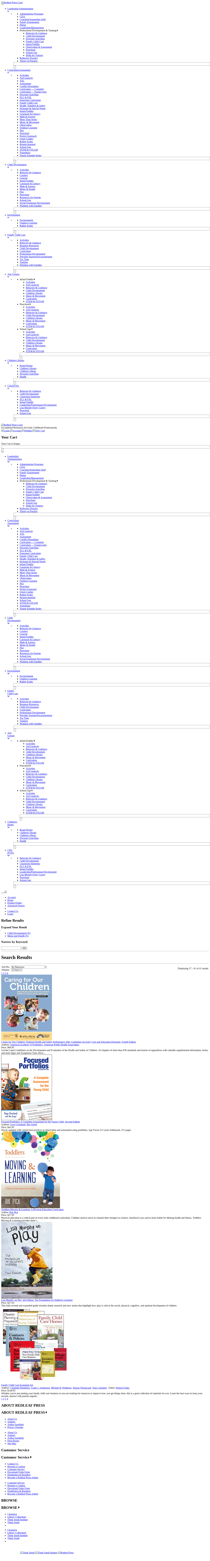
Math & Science (27, 116)
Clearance (12, 1514)
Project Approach (28, 136)
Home (10, 900)
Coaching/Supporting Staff (33, 19)
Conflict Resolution (29, 86)
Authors (11, 1421)
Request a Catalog (16, 1466)
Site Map (11, 1443)
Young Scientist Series (30, 155)
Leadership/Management (32, 27)
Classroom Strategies (30, 396)
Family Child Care (35, 41)
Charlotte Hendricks (20, 1388)
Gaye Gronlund (18, 1124)
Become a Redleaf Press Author (22, 1477)
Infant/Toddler (33, 44)
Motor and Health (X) (18, 936)
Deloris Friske (122, 1388)
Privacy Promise (15, 1427)
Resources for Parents (30, 197)
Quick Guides (26, 139)
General (23, 178)
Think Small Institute (17, 1519)
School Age (31, 52)
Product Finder (14, 903)
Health (23, 376)
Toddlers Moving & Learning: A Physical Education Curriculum (32, 1209)
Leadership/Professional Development (38, 405)
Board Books (26, 365)
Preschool (30, 49)
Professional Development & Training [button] (38, 30)
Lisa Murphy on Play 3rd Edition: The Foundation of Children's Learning (37, 1300)
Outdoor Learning (28, 127)
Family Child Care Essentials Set (17, 1385)
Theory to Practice (29, 61)
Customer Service (16, 1469)
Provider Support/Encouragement (36, 256)
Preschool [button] (25, 304)
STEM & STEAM (29, 150)
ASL (22, 80)
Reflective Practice (29, 58)
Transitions (25, 152)
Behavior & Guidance (36, 33)
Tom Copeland (99, 1388)
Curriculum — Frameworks (33, 92)
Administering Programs (31, 14)
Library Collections (16, 1517)
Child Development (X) (18, 933)
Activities (24, 75)
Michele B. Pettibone (61, 1388)
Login (10, 914)
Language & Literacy (30, 114)
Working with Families (31, 205)
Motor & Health (27, 189)
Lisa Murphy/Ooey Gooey (33, 407)
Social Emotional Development (35, 203)
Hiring (23, 25)
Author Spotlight (15, 1424)
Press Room (13, 1440)
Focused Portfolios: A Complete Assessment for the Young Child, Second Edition (40, 1121)
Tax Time (24, 259)
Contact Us (12, 911)
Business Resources (29, 245)
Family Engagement (29, 22)
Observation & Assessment (39, 47)
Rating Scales (26, 141)
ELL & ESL (26, 97)
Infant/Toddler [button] (27, 279)
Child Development (35, 36)
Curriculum (25, 251)
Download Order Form (18, 1472)
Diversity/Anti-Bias (35, 38)
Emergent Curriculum (30, 100)
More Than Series (28, 119)
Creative (24, 175)
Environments (26, 220)
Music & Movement (29, 122)
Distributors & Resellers (19, 1475)
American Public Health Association (61, 1044)
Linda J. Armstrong (40, 1388)
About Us (12, 1419)
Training (24, 262)
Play (22, 130)
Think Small (13, 1522)
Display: (6, 969)
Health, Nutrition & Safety (32, 105)
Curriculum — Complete (32, 89)
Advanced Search (16, 905)
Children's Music (28, 371)
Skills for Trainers (34, 55)
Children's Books (34, 293)
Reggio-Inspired (27, 144)
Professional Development (32, 254)
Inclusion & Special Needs (33, 108)
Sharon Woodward (82, 1388)
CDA (22, 16)
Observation (26, 125)
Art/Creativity (26, 78)
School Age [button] (26, 329)
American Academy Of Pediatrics (26, 1044)
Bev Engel (32, 1124)
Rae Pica (13, 1212)
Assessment (25, 83)
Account (11, 897)
